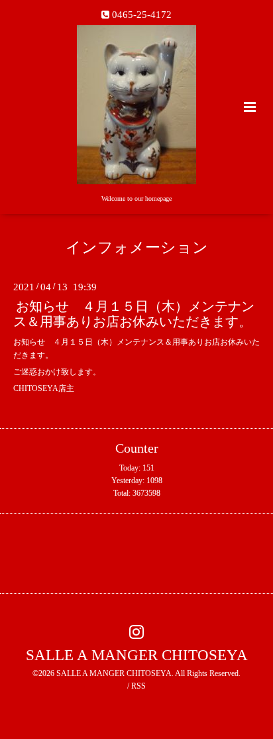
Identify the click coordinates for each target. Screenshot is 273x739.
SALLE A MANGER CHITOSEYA (137, 655)
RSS (138, 686)
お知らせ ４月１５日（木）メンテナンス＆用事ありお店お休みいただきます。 (133, 314)
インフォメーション (137, 247)
